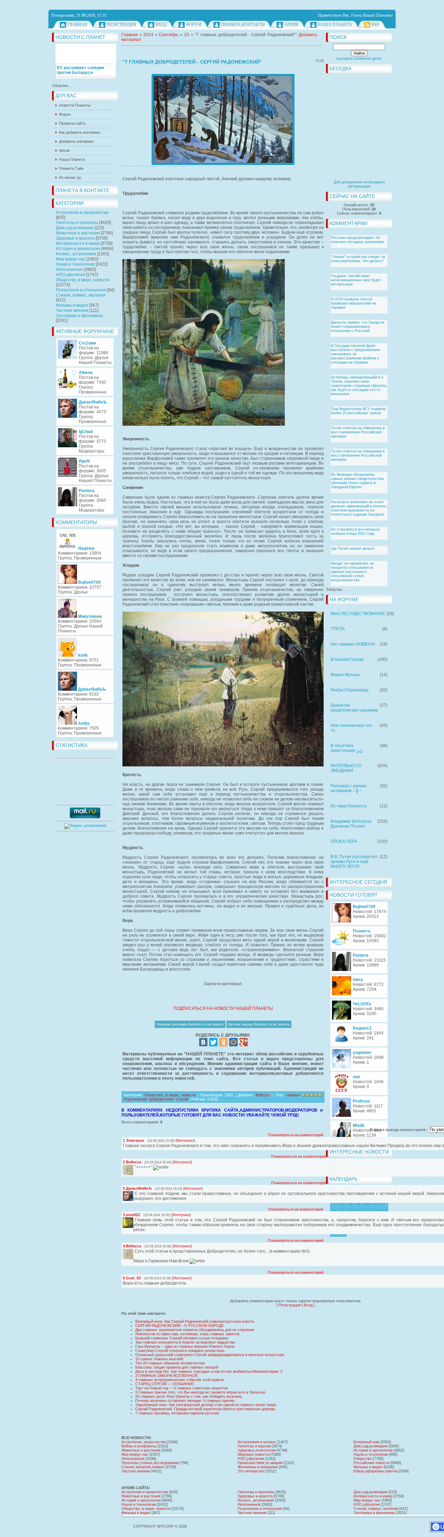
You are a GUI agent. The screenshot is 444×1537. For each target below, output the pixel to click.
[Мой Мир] (233, 1042)
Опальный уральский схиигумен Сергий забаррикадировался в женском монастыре (209, 1355)
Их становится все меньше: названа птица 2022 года (356, 531)
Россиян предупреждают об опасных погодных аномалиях (357, 239)
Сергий (182, 1099)
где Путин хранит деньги (352, 548)
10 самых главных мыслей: (159, 1359)
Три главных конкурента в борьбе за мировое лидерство (185, 1342)
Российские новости (371, 1463)
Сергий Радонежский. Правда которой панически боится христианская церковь (205, 1409)
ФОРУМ (194, 24)
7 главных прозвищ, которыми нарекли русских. (177, 1413)
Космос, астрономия (76, 253)
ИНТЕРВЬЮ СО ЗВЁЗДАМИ (346, 768)
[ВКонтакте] (203, 1042)
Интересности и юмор (78, 243)
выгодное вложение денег (359, 58)
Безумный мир (366, 1442)
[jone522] (134, 1220)
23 (186, 34)
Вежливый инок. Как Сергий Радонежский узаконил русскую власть (194, 1321)
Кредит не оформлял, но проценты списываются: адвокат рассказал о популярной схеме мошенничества (352, 571)
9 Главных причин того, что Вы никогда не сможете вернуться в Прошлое (200, 1392)
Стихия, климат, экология (80, 295)
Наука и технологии (75, 264)
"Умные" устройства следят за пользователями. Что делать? (358, 259)
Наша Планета (335, 24)
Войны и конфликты (138, 1446)
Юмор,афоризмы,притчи (375, 1471)
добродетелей (161, 1099)
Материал (185, 1140)
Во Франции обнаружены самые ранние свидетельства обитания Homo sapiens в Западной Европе (357, 480)
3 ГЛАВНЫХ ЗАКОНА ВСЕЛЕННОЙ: (166, 1375)
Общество (362, 1458)
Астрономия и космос (257, 1442)
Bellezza (263, 1095)
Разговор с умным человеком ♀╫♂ (348, 788)
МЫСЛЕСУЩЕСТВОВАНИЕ (358, 613)
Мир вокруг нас (70, 259)
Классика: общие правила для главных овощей (176, 1367)
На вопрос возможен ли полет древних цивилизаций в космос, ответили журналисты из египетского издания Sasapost (359, 508)
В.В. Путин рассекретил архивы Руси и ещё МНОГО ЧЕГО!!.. (354, 861)
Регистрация (121, 24)
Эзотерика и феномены (79, 315)
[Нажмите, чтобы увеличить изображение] (223, 119)
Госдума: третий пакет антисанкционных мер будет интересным (356, 280)
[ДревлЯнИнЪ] (134, 1193)
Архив (291, 24)
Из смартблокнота (349, 806)
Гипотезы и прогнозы (77, 222)
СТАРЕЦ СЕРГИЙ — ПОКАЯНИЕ (164, 1384)
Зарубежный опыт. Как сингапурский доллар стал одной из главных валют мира (205, 1405)
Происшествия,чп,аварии (260, 1463)
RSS (375, 24)
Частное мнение (135, 1471)
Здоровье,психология (257, 1450)
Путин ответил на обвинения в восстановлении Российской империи (358, 432)
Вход (160, 24)
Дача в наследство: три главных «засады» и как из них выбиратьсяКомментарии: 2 (208, 1371)
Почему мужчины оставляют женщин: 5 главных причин (184, 1400)
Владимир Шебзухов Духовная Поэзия (351, 824)
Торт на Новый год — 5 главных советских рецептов (181, 1388)
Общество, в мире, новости (82, 279)
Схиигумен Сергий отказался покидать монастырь (180, 1350)
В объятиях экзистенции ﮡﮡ (346, 748)
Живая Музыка (345, 674)
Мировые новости (253, 1454)
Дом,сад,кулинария (75, 227)
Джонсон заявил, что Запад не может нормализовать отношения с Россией (357, 326)
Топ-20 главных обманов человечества (170, 1363)
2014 (148, 34)
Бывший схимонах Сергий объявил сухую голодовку (182, 1338)
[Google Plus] (243, 1042)
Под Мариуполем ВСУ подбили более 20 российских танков (358, 411)
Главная (77, 24)
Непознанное (69, 269)
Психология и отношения (81, 290)
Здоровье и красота (75, 238)
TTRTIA (338, 628)
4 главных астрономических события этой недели (179, 1380)
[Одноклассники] (223, 1042)
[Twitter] (213, 1042)
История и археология (78, 248)
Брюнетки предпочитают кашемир (354, 708)
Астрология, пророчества (143, 1442)
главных (293, 1095)
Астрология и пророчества (82, 212)
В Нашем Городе (347, 659)
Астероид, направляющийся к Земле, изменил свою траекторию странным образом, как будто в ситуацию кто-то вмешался (359, 385)
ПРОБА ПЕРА (344, 841)
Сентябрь (168, 34)
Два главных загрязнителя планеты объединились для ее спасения (194, 1330)
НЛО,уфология (70, 274)
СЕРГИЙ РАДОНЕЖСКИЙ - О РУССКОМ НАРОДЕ (179, 1325)
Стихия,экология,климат (142, 1467)
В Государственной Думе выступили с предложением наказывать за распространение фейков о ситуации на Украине (355, 353)
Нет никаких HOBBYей (353, 644)
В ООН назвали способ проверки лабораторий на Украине (353, 303)
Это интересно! (251, 1471)
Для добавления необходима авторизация (359, 184)
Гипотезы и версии (254, 1446)
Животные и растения (78, 233)
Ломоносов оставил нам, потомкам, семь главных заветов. (187, 1334)
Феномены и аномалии (258, 1467)
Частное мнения (72, 310)
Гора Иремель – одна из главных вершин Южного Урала (184, 1346)
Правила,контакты (243, 24)
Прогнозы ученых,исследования (150, 1463)
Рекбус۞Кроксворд (349, 690)
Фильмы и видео (72, 305)
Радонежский (135, 1099)
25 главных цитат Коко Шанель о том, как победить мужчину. (189, 1396)
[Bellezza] (134, 1167)
